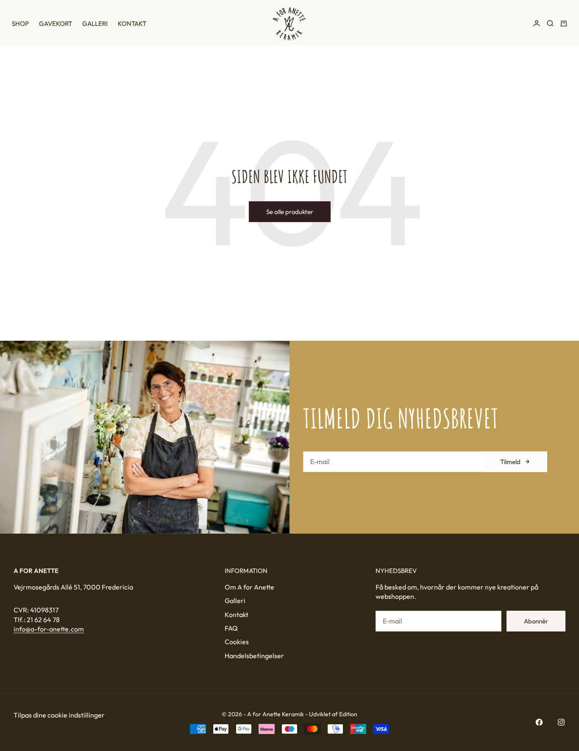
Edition (348, 714)
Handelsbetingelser (254, 655)
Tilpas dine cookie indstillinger (59, 715)
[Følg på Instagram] (561, 722)
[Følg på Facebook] (539, 722)
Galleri (95, 23)
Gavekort (55, 23)
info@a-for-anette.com (49, 629)
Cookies (237, 641)
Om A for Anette (249, 587)
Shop (20, 23)
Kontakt (132, 23)
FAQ (231, 628)
